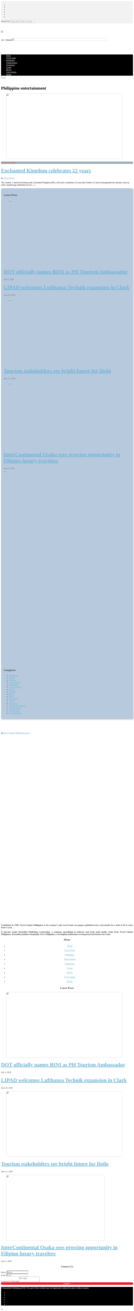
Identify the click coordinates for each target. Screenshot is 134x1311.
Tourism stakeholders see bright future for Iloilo (57, 371)
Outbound (13, 699)
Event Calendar (15, 687)
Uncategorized (15, 713)
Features (12, 692)
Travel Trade (11, 58)
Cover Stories (11, 72)
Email (4, 1275)
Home (8, 56)
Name (4, 1272)
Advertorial (13, 675)
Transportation (11, 63)
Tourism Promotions (17, 706)
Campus (12, 680)
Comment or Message (10, 1281)
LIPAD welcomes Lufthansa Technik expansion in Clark (66, 287)
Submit (67, 1283)
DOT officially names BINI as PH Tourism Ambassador (66, 272)
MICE (11, 696)
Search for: (5, 21)
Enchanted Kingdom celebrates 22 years (46, 170)
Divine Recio (9, 178)
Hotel (11, 694)
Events (8, 67)
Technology (10, 65)
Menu (3, 77)
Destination (10, 60)
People (8, 74)
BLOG (8, 70)
